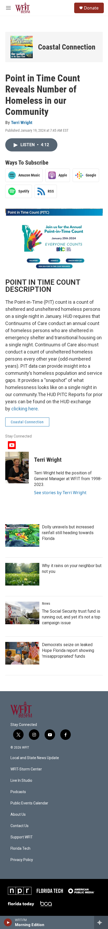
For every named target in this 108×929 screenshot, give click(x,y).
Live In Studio (21, 781)
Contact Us (19, 826)
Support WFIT (21, 837)
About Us (18, 815)
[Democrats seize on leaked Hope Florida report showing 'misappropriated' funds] (22, 653)
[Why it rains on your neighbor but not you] (22, 574)
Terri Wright (21, 122)
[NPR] (19, 891)
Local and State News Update (34, 758)
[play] (8, 922)
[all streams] (101, 922)
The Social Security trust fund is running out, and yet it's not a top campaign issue (71, 617)
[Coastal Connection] (21, 47)
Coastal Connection (66, 47)
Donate (91, 8)
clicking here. (25, 408)
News (46, 603)
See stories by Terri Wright (60, 492)
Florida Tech (20, 849)
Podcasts (18, 792)
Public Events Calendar (29, 803)
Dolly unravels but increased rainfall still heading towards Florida (68, 532)
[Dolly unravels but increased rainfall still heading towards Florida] (22, 535)
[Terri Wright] (17, 467)
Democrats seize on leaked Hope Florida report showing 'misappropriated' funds (68, 650)
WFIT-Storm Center (26, 769)
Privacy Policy (21, 860)
